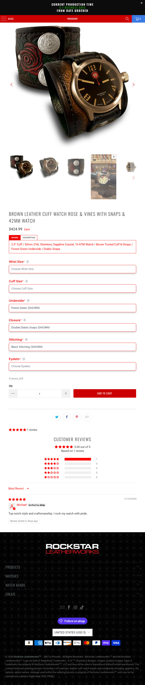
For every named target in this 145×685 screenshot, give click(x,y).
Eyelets (72, 359)
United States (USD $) (70, 632)
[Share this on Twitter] (57, 417)
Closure (72, 320)
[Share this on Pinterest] (77, 417)
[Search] (127, 19)
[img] (17, 499)
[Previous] (12, 85)
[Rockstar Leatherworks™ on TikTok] (82, 607)
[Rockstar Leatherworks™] (72, 19)
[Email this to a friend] (87, 417)
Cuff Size (32, 281)
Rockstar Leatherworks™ (27, 656)
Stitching (72, 339)
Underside (72, 300)
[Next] (133, 85)
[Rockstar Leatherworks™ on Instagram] (76, 607)
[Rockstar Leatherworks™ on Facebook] (69, 607)
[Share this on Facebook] (67, 417)
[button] (18, 430)
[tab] (15, 237)
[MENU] (1, 19)
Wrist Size (54, 262)
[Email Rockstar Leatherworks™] (62, 607)
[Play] (72, 85)
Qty (11, 385)
